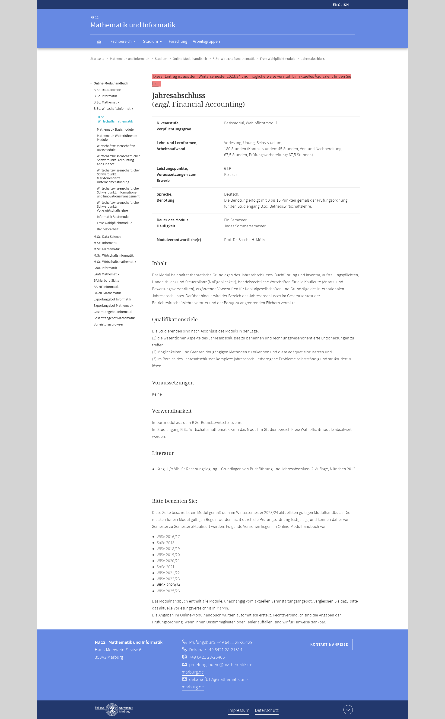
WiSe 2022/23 (168, 579)
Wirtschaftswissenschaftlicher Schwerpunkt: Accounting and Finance (118, 160)
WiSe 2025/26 (168, 591)
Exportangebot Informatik (112, 299)
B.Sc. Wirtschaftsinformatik (113, 108)
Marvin (222, 608)
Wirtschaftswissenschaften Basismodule (116, 148)
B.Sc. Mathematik (106, 102)
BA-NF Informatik (106, 287)
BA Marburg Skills (106, 280)
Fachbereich (121, 41)
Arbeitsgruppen (206, 41)
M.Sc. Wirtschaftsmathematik (115, 262)
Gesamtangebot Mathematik (114, 318)
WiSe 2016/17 (168, 537)
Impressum (238, 710)
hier (155, 84)
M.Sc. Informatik (105, 243)
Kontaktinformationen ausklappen (348, 709)
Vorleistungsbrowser (108, 324)
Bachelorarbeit (107, 229)
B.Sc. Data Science (107, 90)
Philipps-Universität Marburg (114, 709)
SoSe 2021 (166, 567)
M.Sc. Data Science (107, 237)
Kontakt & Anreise (329, 644)
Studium (150, 41)
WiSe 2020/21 (168, 561)
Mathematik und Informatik (129, 59)
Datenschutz (267, 710)
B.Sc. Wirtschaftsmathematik (233, 59)
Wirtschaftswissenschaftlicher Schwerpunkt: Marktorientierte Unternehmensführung (118, 176)
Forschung (178, 41)
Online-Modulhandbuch (190, 59)
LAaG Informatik (105, 268)
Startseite (97, 59)
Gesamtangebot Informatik (113, 312)
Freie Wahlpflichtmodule (277, 59)
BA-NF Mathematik (107, 293)
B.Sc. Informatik (105, 96)
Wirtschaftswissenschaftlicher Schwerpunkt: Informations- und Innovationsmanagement (118, 192)
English (341, 5)
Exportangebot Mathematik (113, 305)
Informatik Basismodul (113, 217)
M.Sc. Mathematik (107, 249)
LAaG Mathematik (106, 274)
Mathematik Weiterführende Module (117, 138)
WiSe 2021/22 (168, 573)
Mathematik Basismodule (115, 129)
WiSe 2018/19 (168, 549)
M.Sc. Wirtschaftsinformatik (114, 255)
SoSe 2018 (166, 543)
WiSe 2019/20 (168, 555)
